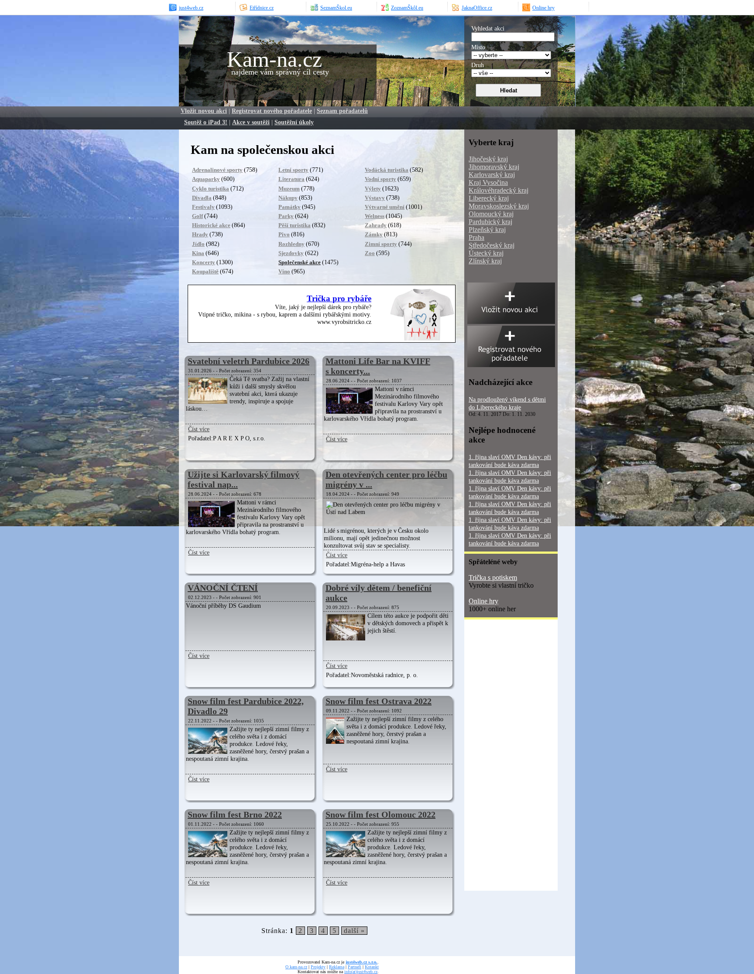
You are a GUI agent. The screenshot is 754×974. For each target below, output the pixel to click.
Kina (198, 253)
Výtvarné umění (384, 207)
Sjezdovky (291, 253)
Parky (286, 216)
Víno (284, 271)
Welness (374, 216)
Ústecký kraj (486, 253)
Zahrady (376, 225)
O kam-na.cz (296, 966)
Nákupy (288, 197)
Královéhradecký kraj (498, 190)
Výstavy (375, 197)
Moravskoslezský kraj (499, 206)
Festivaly (203, 207)
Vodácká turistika (386, 170)
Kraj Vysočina (488, 182)
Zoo (370, 253)
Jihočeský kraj (488, 159)
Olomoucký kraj (491, 214)
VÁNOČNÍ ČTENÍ (223, 588)
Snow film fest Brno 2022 (235, 814)
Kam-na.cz (274, 59)
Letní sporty (293, 170)
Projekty (318, 966)
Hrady (200, 234)
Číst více (198, 429)
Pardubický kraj (490, 221)
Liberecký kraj (489, 198)
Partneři (354, 966)
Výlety (373, 188)
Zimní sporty (381, 244)
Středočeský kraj (491, 245)
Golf (197, 216)
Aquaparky (206, 179)
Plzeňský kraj (487, 229)
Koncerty (203, 262)
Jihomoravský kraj (494, 166)
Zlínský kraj (485, 261)
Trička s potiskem (493, 577)
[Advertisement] (499, 758)
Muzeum (289, 188)
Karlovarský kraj (492, 174)
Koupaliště (205, 271)
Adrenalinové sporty (217, 170)
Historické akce (211, 225)
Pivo (284, 234)
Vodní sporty (380, 179)
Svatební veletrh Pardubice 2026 (248, 361)
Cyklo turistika (210, 188)
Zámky (374, 234)
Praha (476, 237)
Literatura (291, 179)
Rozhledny (291, 244)
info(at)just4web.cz (360, 971)
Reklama (336, 966)
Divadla (202, 197)
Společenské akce (299, 262)
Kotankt (372, 966)
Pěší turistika (294, 225)
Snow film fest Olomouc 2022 (380, 814)
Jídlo (198, 244)
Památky (289, 207)
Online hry (483, 601)
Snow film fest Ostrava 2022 (379, 701)
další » (354, 930)
